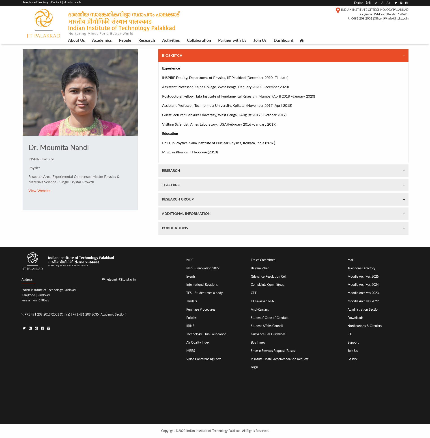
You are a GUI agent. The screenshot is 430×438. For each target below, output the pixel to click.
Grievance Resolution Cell (268, 276)
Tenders (191, 301)
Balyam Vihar (260, 268)
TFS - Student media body (204, 293)
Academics (102, 41)
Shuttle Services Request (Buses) (273, 351)
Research (146, 41)
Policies (191, 318)
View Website (39, 191)
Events (191, 276)
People (125, 41)
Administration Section (363, 309)
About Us (76, 41)
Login (254, 367)
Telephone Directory (36, 2)
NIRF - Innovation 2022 (202, 268)
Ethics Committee (263, 260)
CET (253, 293)
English (358, 2)
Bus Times (258, 342)
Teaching (171, 185)
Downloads (355, 318)
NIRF (190, 260)
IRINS (190, 326)
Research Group (178, 199)
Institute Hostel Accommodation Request (279, 359)
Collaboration (199, 41)
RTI (350, 334)
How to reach (72, 2)
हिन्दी (368, 2)
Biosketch (172, 55)
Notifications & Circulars (365, 326)
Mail (350, 260)
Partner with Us (232, 41)
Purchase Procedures (200, 309)
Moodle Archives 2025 (363, 276)
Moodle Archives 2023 (363, 293)
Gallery (352, 359)
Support (353, 342)
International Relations (202, 284)
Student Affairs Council (267, 326)
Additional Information (186, 214)
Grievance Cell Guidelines (268, 334)
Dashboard (283, 41)
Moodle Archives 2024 (363, 284)
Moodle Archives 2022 (363, 301)
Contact (56, 2)
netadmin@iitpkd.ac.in (120, 279)
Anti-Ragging (260, 309)
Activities (171, 41)
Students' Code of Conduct (269, 318)
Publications (175, 228)
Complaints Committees (267, 284)
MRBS (190, 351)
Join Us (260, 41)
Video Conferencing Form (203, 359)
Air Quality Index (197, 342)
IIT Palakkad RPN (263, 301)
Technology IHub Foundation (206, 334)
